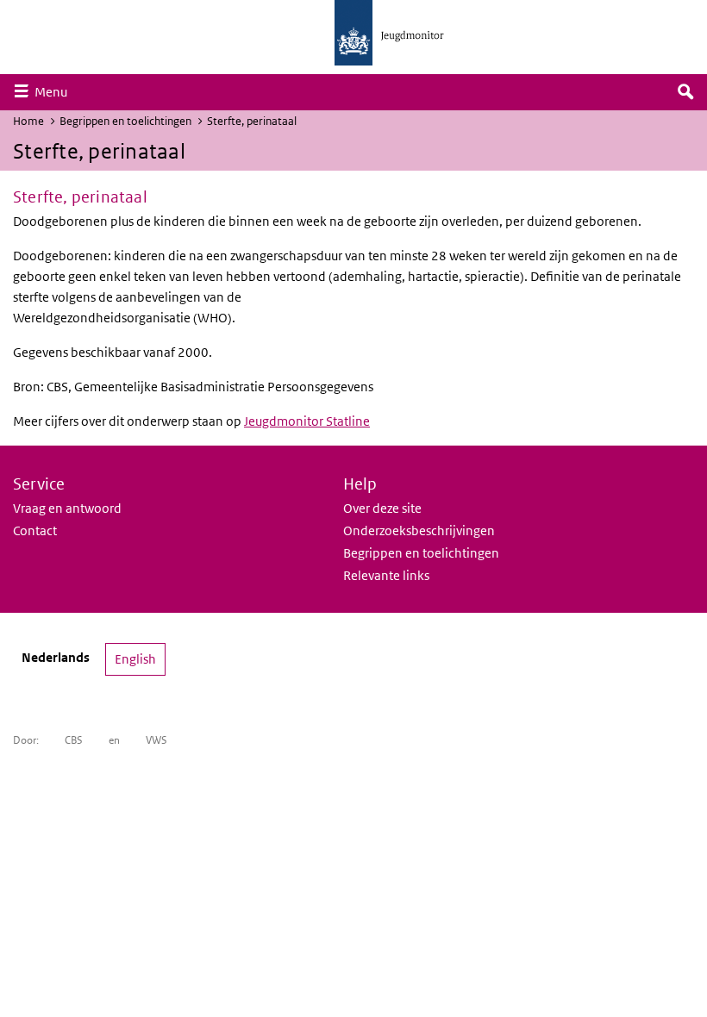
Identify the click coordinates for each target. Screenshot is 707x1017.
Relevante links (386, 575)
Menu (55, 91)
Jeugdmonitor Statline (307, 421)
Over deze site (382, 508)
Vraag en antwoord (67, 508)
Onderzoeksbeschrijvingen (419, 530)
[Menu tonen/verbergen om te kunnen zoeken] (685, 92)
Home (28, 121)
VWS (156, 740)
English (135, 659)
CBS (74, 740)
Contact (35, 530)
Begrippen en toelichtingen (125, 121)
